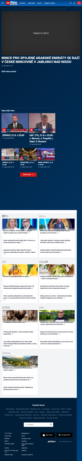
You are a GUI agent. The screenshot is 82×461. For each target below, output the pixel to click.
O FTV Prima (8, 433)
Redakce (24, 450)
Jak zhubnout (10, 409)
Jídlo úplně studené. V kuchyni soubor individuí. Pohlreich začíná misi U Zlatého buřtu (55, 241)
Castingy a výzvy (26, 438)
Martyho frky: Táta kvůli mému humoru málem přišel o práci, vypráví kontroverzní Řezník (56, 323)
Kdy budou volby (13, 412)
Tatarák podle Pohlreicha (23, 415)
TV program (46, 409)
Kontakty (24, 441)
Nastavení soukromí (27, 454)
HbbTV (6, 441)
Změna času (55, 409)
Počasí (68, 409)
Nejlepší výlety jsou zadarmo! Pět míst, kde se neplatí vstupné (17, 369)
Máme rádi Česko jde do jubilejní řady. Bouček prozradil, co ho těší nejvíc (54, 232)
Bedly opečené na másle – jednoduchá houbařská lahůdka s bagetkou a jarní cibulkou (56, 297)
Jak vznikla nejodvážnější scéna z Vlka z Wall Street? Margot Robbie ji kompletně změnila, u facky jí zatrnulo (19, 344)
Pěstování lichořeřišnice (49, 415)
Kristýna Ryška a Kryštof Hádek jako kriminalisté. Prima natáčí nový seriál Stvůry (55, 251)
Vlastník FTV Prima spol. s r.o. (11, 451)
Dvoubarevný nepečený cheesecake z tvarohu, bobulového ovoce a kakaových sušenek (55, 287)
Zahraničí (31, 3)
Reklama (7, 438)
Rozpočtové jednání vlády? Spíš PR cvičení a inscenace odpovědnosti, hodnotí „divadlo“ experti (19, 251)
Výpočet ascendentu (65, 415)
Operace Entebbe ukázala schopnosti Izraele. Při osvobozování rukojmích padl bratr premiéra (18, 287)
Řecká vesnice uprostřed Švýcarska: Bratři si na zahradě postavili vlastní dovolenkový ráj (18, 378)
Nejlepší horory (35, 409)
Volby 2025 (64, 412)
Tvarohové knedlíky (25, 418)
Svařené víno (9, 415)
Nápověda (24, 448)
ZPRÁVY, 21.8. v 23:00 (13, 135)
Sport (40, 3)
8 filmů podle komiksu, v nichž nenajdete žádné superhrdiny (18, 333)
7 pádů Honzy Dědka (53, 412)
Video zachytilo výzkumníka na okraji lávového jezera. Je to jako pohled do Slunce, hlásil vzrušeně (19, 297)
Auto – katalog (39, 412)
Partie (63, 409)
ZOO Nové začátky (27, 412)
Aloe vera (36, 415)
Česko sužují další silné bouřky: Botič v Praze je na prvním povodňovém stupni (19, 241)
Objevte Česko (49, 3)
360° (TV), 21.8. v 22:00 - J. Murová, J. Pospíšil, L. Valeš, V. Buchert (41, 138)
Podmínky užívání (9, 443)
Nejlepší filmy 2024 (22, 409)
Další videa (27, 174)
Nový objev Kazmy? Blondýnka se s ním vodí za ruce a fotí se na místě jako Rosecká (56, 342)
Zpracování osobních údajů (27, 444)
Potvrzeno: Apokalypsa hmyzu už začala (16, 276)
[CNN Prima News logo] (11, 3)
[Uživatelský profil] (74, 3)
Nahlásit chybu (8, 454)
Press (23, 436)
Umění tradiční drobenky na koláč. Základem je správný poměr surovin (18, 388)
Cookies (6, 448)
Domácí (22, 3)
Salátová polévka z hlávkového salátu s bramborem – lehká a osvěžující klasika (56, 277)
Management (25, 433)
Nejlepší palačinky (39, 418)
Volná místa (7, 436)
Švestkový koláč (52, 418)
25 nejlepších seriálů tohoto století (14, 322)
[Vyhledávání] (70, 3)
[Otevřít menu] (2, 3)
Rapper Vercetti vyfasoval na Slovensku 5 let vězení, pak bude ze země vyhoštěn (56, 333)
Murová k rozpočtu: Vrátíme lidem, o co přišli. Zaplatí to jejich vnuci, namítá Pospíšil (17, 232)
